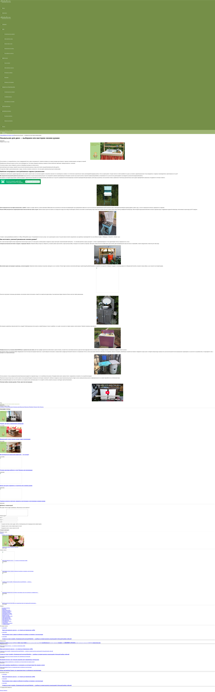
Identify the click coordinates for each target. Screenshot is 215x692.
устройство (90, 642)
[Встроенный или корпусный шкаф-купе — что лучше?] (11, 452)
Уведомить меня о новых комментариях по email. (11, 526)
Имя (1, 517)
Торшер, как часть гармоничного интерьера (11, 423)
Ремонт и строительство (8, 87)
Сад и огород (7, 63)
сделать (73, 642)
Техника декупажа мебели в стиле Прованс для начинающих (16, 470)
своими (12, 403)
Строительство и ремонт (9, 34)
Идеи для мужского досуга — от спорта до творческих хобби (14, 560)
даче (18, 642)
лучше (38, 642)
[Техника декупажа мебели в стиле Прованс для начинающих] (11, 467)
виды (7, 642)
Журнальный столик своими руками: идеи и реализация (15, 439)
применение (56, 642)
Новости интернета (8, 120)
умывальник (16, 403)
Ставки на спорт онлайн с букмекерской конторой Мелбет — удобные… (17, 581)
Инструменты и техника (9, 101)
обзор (40, 642)
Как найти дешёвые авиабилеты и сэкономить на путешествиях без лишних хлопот (22, 665)
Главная (1, 135)
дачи (5, 403)
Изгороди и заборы (8, 72)
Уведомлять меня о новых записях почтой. (10, 528)
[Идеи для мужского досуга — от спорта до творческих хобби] (8, 559)
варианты (2, 642)
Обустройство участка (9, 67)
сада (63, 642)
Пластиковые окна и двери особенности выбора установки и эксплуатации (17, 571)
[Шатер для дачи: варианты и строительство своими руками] (11, 483)
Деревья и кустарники (9, 82)
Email (1, 519)
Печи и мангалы (6, 106)
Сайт (1, 521)
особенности (45, 642)
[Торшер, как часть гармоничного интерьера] (11, 421)
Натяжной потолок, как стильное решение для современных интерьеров (19, 659)
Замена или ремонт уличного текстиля (10, 547)
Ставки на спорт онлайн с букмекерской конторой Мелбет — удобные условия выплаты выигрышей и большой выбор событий (34, 654)
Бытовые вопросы (8, 116)
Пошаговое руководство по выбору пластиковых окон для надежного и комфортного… (20, 592)
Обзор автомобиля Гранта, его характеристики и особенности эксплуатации (20, 670)
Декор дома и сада (8, 43)
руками (60, 642)
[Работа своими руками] (5, 2)
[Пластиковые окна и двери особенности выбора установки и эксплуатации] (8, 570)
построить (51, 642)
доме (27, 642)
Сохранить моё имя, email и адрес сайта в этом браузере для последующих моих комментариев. (21, 524)
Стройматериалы (8, 96)
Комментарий (3, 515)
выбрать (15, 642)
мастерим (9, 403)
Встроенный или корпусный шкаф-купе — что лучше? (14, 454)
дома (25, 642)
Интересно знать (6, 111)
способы (77, 642)
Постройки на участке (8, 53)
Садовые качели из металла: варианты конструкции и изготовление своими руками (22, 501)
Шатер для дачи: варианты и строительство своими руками (16, 485)
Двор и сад (5, 58)
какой (35, 642)
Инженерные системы (9, 48)
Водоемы (6, 77)
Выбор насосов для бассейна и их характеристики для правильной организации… (19, 603)
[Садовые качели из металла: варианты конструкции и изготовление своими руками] (11, 498)
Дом (3, 29)
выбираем (2, 403)
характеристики (96, 642)
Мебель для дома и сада (9, 135)
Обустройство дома (8, 38)
